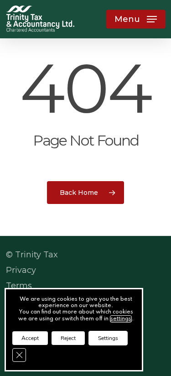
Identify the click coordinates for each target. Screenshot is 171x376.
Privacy (21, 270)
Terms (19, 286)
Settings (108, 338)
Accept (30, 338)
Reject (68, 338)
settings (120, 319)
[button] (135, 19)
